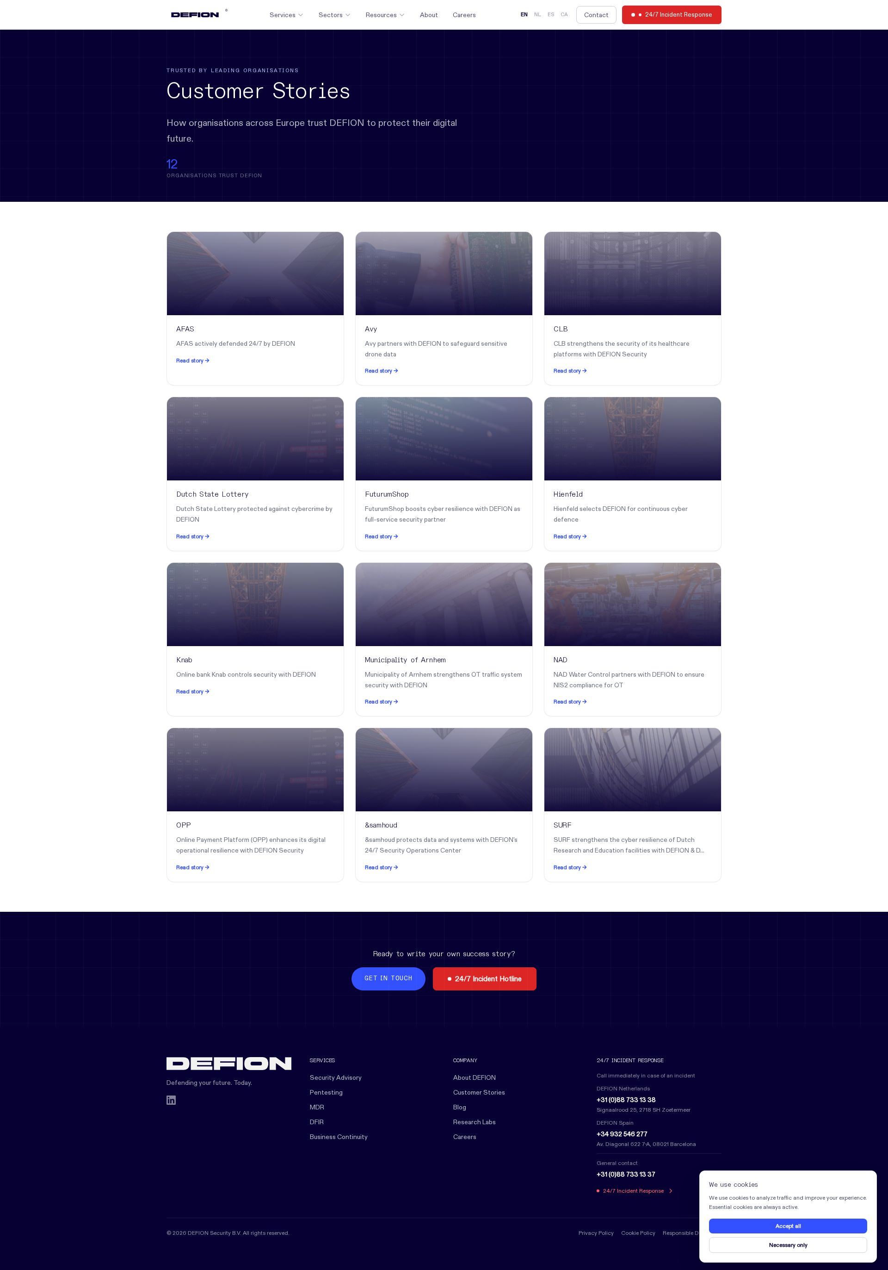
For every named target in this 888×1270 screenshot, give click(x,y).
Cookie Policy (638, 1232)
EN (524, 15)
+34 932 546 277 (622, 1134)
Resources (381, 15)
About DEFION (474, 1077)
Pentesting (326, 1092)
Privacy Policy (596, 1232)
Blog (459, 1107)
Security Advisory (336, 1077)
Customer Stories (479, 1092)
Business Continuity (339, 1137)
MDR (317, 1107)
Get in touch (388, 979)
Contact (596, 15)
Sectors (331, 15)
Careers (464, 15)
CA (564, 15)
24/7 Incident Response (678, 14)
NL (537, 15)
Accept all (788, 1225)
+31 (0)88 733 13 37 (626, 1174)
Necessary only (788, 1244)
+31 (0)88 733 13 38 (626, 1100)
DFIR (317, 1122)
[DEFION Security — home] (228, 1063)
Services (283, 15)
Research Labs (474, 1122)
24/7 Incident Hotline (488, 978)
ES (551, 15)
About (429, 15)
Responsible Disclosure (692, 1232)
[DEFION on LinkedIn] (171, 1100)
